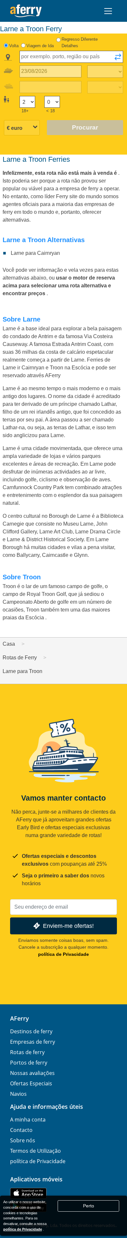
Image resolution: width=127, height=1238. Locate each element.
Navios (18, 1093)
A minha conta (28, 1119)
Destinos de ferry (31, 1031)
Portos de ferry (28, 1062)
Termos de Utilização (35, 1150)
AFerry (19, 1018)
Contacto (21, 1130)
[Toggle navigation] (108, 11)
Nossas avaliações (32, 1073)
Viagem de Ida (40, 45)
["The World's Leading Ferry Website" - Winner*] (26, 11)
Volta (14, 45)
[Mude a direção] (118, 59)
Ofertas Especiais (31, 1083)
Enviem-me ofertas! (68, 925)
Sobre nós (22, 1140)
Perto (88, 1205)
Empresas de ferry (32, 1041)
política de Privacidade (63, 954)
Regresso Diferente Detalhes (80, 42)
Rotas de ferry (27, 1052)
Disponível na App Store (28, 1193)
